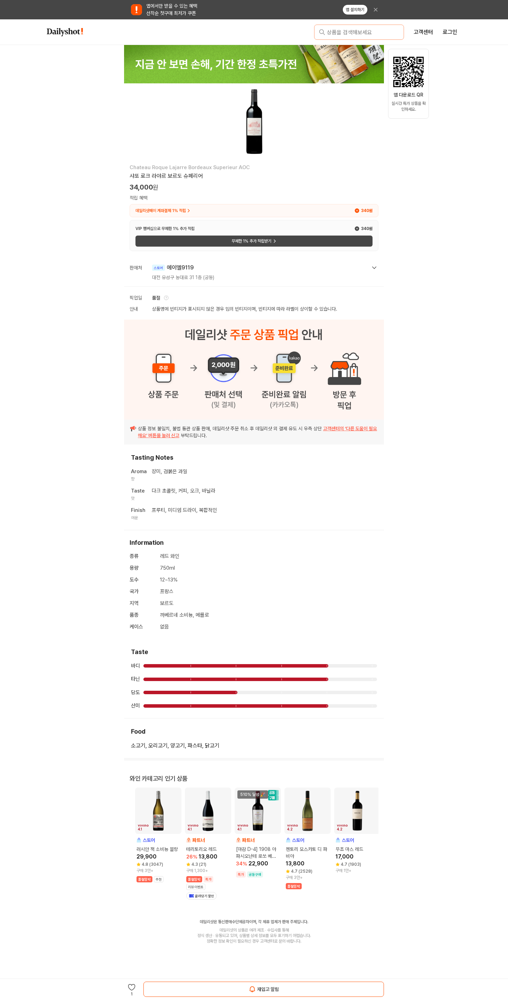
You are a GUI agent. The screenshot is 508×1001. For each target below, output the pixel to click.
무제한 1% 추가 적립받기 (251, 241)
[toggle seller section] (374, 268)
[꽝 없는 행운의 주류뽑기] (254, 64)
